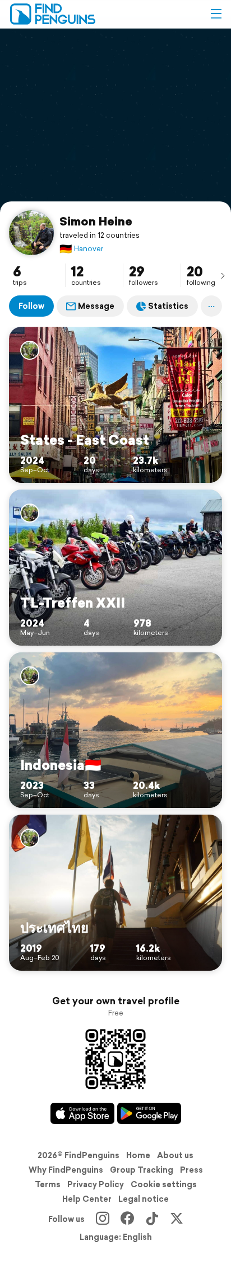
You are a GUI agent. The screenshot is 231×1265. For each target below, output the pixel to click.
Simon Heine (95, 221)
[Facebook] (127, 1219)
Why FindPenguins (66, 1169)
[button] (216, 14)
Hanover (81, 248)
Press (191, 1169)
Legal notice (143, 1199)
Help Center (87, 1199)
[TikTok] (152, 1219)
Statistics (168, 306)
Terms (48, 1184)
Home (138, 1155)
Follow (31, 306)
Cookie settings (164, 1184)
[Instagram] (102, 1219)
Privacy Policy (95, 1184)
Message (96, 306)
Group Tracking (141, 1169)
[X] (176, 1219)
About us (175, 1155)
